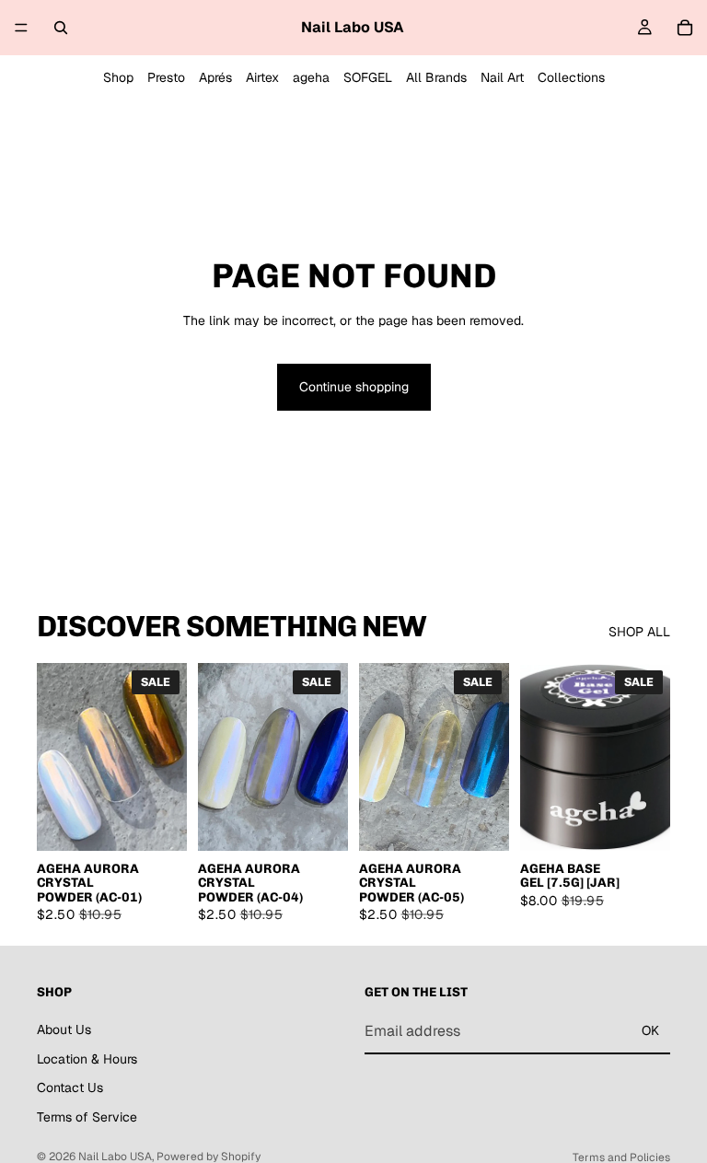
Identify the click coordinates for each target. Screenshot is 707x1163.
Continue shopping (354, 386)
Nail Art (502, 77)
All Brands (436, 77)
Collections (571, 77)
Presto (166, 77)
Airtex (262, 77)
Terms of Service (87, 1116)
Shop (118, 77)
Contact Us (70, 1087)
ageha (311, 77)
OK (650, 1030)
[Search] (61, 27)
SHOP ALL (639, 631)
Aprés (215, 77)
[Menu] (21, 27)
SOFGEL (367, 77)
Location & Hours (87, 1058)
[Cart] (685, 27)
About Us (64, 1029)
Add (174, 821)
